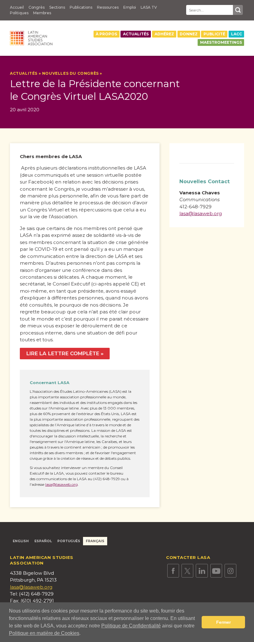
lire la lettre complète (62, 353)
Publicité (214, 34)
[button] (83, 634)
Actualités (136, 34)
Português (68, 541)
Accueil (17, 7)
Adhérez (164, 34)
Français (95, 541)
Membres (42, 13)
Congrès (36, 7)
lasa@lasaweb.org (61, 484)
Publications (81, 7)
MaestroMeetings (221, 42)
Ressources (108, 7)
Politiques (19, 13)
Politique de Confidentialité (131, 625)
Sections (57, 7)
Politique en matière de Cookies (44, 633)
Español (43, 541)
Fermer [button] (223, 622)
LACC (236, 34)
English (21, 541)
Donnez (189, 34)
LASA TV (149, 7)
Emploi (129, 7)
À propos (106, 34)
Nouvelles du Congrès (70, 73)
